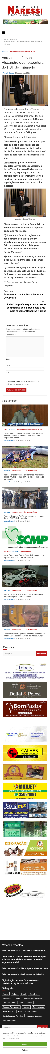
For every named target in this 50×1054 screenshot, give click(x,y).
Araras (5, 994)
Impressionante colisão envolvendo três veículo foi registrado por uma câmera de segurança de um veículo (25, 457)
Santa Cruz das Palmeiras (13, 1016)
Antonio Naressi (9, 73)
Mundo (29, 1002)
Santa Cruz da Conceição (28, 1011)
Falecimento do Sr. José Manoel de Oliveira (23, 974)
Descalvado (33, 994)
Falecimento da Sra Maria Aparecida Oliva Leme (25, 968)
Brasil (23, 994)
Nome (8, 359)
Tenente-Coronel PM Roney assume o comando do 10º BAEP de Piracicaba (25, 498)
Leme (6, 429)
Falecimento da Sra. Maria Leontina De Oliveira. (23, 294)
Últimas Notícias (28, 51)
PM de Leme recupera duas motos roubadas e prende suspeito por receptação (25, 576)
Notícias (5, 51)
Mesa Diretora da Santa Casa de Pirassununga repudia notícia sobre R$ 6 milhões (25, 537)
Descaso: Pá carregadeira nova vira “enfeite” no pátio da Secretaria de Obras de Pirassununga (25, 616)
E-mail (8, 366)
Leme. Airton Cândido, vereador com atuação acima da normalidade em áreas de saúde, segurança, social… (25, 415)
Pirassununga (15, 51)
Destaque (7, 551)
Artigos (14, 994)
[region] (25, 1041)
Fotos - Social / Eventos (33, 998)
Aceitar (25, 1044)
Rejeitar (25, 1050)
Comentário (11, 335)
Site (7, 372)
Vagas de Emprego (34, 1016)
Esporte (17, 998)
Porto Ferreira (8, 1011)
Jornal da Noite (9, 1002)
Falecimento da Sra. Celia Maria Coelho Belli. (23, 950)
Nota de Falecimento (11, 1007)
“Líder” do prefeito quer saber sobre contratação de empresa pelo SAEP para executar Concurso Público (26, 305)
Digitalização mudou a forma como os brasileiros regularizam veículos (20, 982)
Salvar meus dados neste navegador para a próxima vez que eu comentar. (23, 382)
